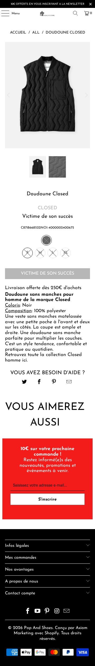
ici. (25, 360)
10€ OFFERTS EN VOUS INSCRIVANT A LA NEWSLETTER (47, 4)
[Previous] (9, 95)
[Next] (86, 95)
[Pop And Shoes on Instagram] (57, 612)
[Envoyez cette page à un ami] (69, 382)
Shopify (52, 633)
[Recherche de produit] (75, 13)
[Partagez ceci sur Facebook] (39, 382)
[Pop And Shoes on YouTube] (37, 612)
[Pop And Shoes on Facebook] (28, 612)
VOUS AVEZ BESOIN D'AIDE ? (47, 373)
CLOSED (47, 208)
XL (65, 252)
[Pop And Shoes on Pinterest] (47, 612)
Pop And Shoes (38, 628)
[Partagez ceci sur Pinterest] (54, 382)
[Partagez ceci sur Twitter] (24, 382)
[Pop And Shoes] (47, 13)
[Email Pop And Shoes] (67, 612)
